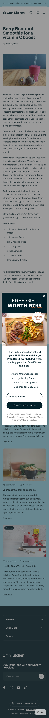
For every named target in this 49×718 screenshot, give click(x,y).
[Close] (44, 296)
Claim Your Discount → (24, 405)
